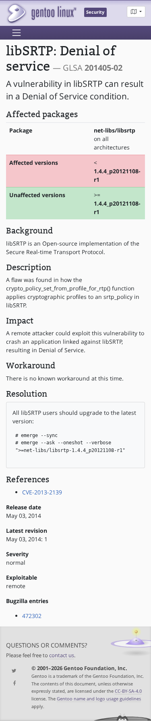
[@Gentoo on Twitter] (12, 671)
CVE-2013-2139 (42, 492)
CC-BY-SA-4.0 (128, 691)
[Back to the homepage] (41, 13)
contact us (61, 655)
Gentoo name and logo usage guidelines (99, 699)
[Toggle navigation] (16, 33)
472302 (31, 616)
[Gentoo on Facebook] (12, 683)
